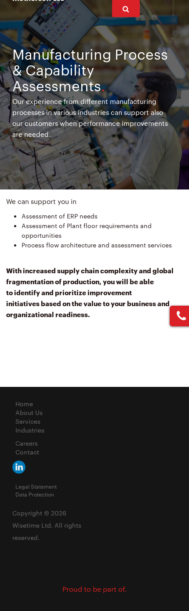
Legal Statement (36, 486)
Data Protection (34, 494)
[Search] (126, 8)
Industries (29, 429)
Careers (26, 443)
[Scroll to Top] (160, 582)
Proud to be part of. (94, 588)
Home (24, 403)
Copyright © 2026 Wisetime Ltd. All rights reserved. (46, 525)
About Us (29, 412)
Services (27, 421)
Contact (27, 451)
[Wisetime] (18, 466)
